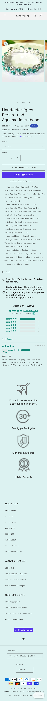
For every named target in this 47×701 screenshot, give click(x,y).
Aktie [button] (7, 272)
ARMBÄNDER (10, 528)
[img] (8, 346)
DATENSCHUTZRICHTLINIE (17, 580)
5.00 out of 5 (31, 311)
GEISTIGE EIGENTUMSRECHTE (18, 614)
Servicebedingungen (15, 586)
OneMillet (22, 688)
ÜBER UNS (9, 568)
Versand (4, 129)
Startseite (10, 511)
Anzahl (5, 153)
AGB (10, 695)
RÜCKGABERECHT (12, 602)
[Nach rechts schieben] (29, 102)
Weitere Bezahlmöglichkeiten (23, 181)
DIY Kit (9, 516)
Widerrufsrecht (18, 691)
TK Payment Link (13, 552)
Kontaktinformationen (32, 695)
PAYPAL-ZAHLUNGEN (14, 619)
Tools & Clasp (12, 546)
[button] (5, 16)
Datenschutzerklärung (35, 691)
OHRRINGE (9, 534)
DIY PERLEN (10, 522)
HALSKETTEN (10, 540)
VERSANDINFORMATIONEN (16, 608)
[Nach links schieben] (18, 102)
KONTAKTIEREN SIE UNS (16, 574)
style (4, 141)
